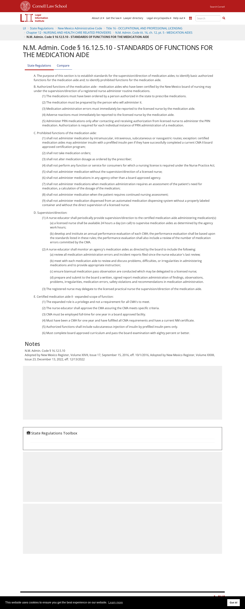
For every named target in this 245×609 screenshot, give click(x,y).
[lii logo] (34, 18)
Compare (63, 65)
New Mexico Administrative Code (80, 28)
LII (24, 28)
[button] (224, 18)
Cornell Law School (48, 5)
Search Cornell (217, 6)
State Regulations (42, 28)
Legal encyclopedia (158, 18)
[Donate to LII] (190, 18)
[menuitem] (97, 18)
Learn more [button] (115, 602)
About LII (97, 18)
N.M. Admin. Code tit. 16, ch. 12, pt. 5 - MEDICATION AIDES (153, 33)
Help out (178, 18)
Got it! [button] (233, 602)
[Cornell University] (25, 5)
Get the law (113, 18)
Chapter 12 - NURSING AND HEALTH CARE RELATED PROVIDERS (68, 33)
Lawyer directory (133, 18)
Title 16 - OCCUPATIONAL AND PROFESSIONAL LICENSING (144, 28)
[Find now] (223, 18)
